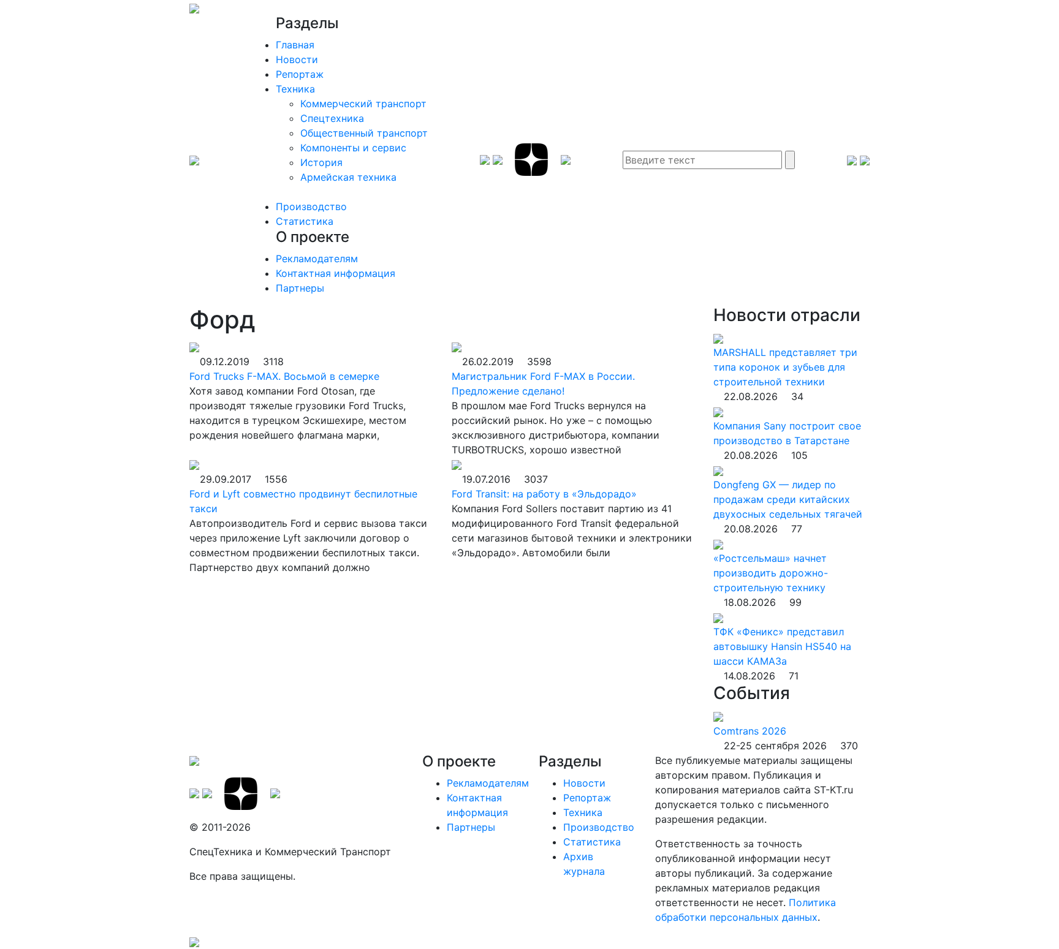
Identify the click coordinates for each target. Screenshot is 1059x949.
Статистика (304, 221)
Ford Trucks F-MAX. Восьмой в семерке (284, 376)
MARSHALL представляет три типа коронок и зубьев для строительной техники (785, 367)
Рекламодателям (317, 258)
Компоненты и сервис (353, 148)
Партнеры (300, 288)
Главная (295, 45)
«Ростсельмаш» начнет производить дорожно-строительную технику (770, 573)
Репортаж (300, 74)
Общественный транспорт (364, 133)
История (321, 162)
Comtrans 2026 (749, 731)
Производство (311, 206)
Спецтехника (332, 118)
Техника (295, 89)
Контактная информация (335, 273)
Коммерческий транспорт (363, 103)
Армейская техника (348, 177)
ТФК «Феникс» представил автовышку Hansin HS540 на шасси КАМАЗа (782, 646)
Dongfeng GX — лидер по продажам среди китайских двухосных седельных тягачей (787, 499)
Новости (297, 59)
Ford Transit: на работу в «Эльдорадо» (544, 494)
